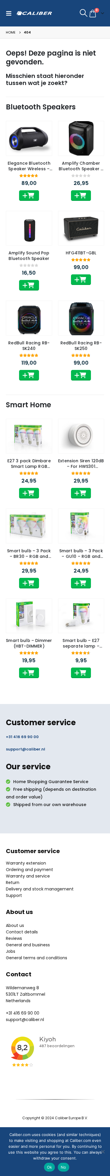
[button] (10, 13)
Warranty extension (26, 863)
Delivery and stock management (40, 889)
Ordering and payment (29, 870)
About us (15, 925)
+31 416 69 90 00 (22, 737)
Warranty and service (28, 876)
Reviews (14, 938)
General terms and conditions (36, 958)
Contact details (22, 932)
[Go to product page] (29, 138)
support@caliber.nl (25, 749)
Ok (49, 1167)
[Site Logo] (34, 13)
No (63, 1167)
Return (12, 882)
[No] (103, 1152)
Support (14, 895)
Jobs (10, 951)
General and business (28, 945)
